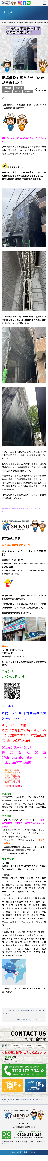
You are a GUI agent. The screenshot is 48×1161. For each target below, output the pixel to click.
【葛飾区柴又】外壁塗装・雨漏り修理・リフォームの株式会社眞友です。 (24, 106)
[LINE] (29, 3)
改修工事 (17, 92)
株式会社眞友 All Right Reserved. (25, 1152)
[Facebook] (24, 3)
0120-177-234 (29, 1134)
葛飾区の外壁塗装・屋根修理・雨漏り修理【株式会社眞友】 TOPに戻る (22, 1100)
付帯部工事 (7, 88)
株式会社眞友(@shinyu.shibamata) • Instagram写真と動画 (24, 757)
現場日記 (28, 92)
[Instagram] (20, 3)
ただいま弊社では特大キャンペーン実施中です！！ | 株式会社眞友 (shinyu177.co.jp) (24, 735)
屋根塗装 (7, 92)
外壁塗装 (19, 88)
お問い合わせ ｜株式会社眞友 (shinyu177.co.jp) (24, 715)
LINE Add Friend (13, 676)
